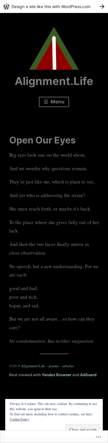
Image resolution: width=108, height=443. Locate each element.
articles (68, 365)
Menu (57, 102)
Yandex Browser (56, 374)
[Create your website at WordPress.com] (54, 6)
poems (54, 365)
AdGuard (88, 374)
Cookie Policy (19, 419)
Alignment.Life (54, 81)
